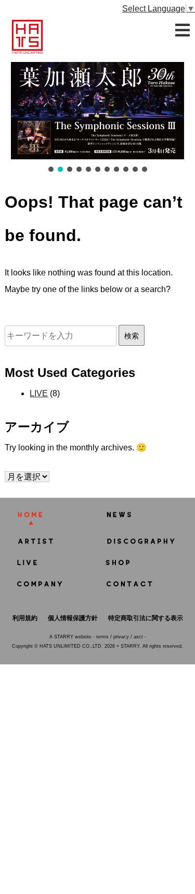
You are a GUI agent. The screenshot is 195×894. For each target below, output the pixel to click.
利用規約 (24, 618)
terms (102, 636)
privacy (121, 636)
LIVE (39, 393)
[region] (97, 118)
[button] (97, 111)
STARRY (63, 636)
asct (138, 636)
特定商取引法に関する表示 (145, 618)
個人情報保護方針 (73, 618)
